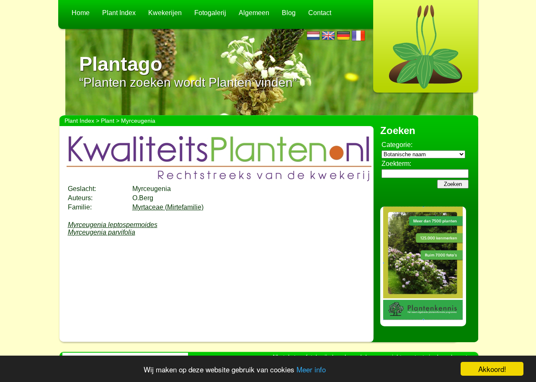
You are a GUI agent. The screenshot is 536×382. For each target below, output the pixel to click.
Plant (107, 120)
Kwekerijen (165, 12)
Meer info (311, 369)
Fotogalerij (210, 12)
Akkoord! (492, 369)
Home (81, 12)
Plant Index (119, 12)
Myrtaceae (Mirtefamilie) (168, 207)
